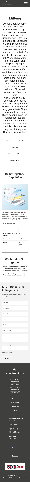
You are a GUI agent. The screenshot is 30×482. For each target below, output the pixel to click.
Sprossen (15, 147)
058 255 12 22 (13, 424)
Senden (7, 358)
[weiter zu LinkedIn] (9, 440)
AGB (18, 477)
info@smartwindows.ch (16, 418)
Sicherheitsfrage (7, 345)
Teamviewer (24, 477)
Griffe (8, 140)
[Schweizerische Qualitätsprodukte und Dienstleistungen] (15, 458)
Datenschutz (13, 477)
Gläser (21, 140)
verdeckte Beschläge (15, 153)
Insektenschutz (15, 160)
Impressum (6, 477)
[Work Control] (15, 466)
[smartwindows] (7, 3)
